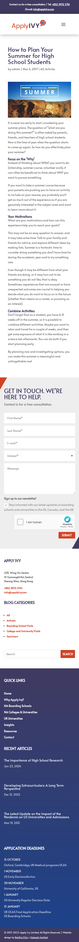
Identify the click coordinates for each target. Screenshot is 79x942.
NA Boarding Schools (17, 706)
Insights (9, 725)
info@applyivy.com (15, 592)
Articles (50, 69)
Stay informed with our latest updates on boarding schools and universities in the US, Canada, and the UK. (39, 507)
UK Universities (13, 718)
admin (16, 69)
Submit (67, 535)
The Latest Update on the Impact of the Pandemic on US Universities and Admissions (36, 815)
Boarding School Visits (20, 626)
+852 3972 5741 (13, 588)
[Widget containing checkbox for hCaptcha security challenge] (44, 522)
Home (7, 693)
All (42, 69)
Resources (10, 731)
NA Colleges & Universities (20, 712)
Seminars (12, 636)
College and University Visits (23, 631)
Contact (9, 737)
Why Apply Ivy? (14, 700)
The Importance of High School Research (33, 760)
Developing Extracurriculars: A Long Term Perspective (34, 787)
